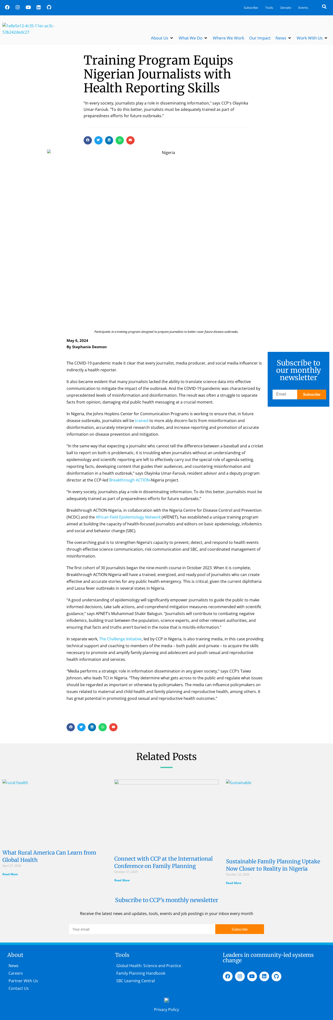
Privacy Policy (166, 1009)
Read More (10, 874)
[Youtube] (28, 7)
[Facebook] (7, 7)
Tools (269, 7)
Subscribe (251, 7)
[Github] (49, 7)
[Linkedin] (38, 7)
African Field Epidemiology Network (128, 517)
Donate (285, 7)
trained (141, 420)
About (15, 955)
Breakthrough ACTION (129, 480)
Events (303, 7)
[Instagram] (17, 7)
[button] (324, 6)
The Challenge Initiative (120, 639)
